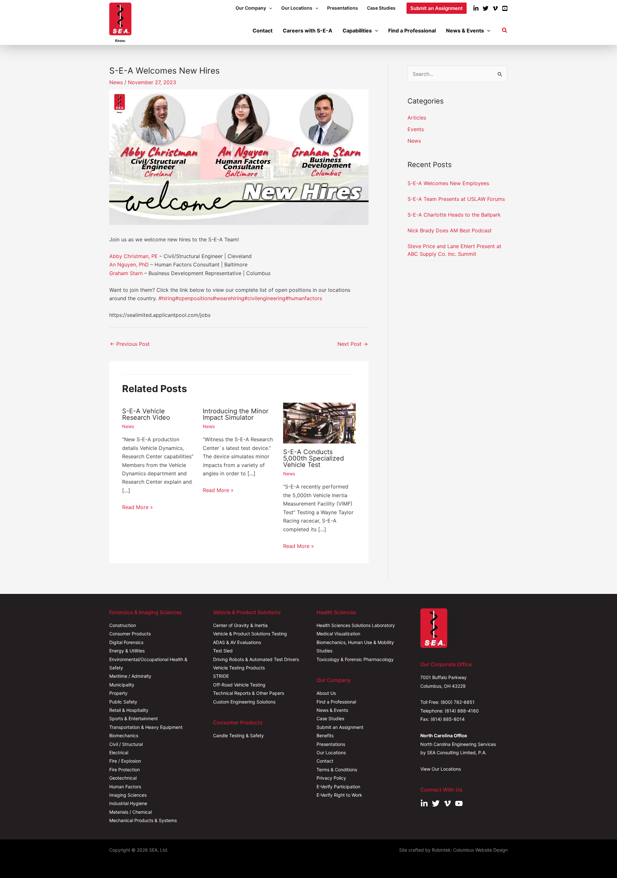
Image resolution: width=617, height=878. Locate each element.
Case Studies (330, 718)
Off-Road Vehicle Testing (239, 684)
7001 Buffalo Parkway (443, 677)
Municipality (121, 684)
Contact (325, 761)
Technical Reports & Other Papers (248, 693)
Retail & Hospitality (128, 710)
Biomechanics (123, 735)
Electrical (118, 752)
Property (118, 693)
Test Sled (223, 650)
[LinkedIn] (476, 8)
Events (415, 129)
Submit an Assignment (340, 727)
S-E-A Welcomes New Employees (448, 183)
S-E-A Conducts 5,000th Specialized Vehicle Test (313, 458)
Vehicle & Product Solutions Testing (250, 633)
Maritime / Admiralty (130, 676)
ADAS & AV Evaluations (237, 642)
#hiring (166, 298)
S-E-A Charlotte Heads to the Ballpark (454, 214)
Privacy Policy (331, 778)
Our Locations (331, 752)
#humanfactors (303, 298)
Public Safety (123, 701)
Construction (122, 625)
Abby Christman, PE (133, 256)
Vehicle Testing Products (239, 667)
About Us (326, 693)
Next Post (352, 344)
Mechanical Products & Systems (143, 820)
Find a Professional (336, 701)
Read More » (137, 507)
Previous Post (130, 344)
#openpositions (194, 298)
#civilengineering (264, 298)
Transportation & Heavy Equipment (146, 727)
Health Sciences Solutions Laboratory (356, 625)
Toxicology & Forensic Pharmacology (355, 659)
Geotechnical (123, 778)
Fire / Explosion (125, 761)
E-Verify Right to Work (339, 795)
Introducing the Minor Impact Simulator (235, 414)
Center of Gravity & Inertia (240, 625)
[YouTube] (505, 8)
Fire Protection (124, 769)
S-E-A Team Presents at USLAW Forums (456, 199)
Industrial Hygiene (128, 803)
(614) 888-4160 (462, 710)
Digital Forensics (126, 642)
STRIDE (221, 676)
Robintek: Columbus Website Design (470, 850)
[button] (269, 8)
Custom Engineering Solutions (244, 701)
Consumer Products (130, 633)
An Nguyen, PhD (129, 264)
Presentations (331, 744)
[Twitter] (485, 8)
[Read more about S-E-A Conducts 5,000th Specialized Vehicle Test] (319, 422)
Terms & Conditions (337, 769)
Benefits (325, 735)
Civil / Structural (126, 744)
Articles (416, 117)
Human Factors (125, 786)
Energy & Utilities (127, 650)
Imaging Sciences (128, 795)
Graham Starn (126, 273)
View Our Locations (440, 769)
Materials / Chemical (130, 812)
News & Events (332, 710)
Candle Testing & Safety (238, 735)
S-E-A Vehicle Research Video (146, 414)
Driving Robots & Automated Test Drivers (256, 659)
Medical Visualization (338, 633)
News (116, 82)
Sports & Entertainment (133, 718)
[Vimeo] (495, 8)
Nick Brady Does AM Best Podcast (449, 230)
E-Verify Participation (338, 786)
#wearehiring (228, 298)
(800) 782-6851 (458, 702)
